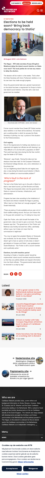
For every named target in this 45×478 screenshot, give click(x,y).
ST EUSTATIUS (9, 19)
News (4, 437)
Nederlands (37, 3)
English (26, 3)
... (36, 424)
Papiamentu (16, 3)
